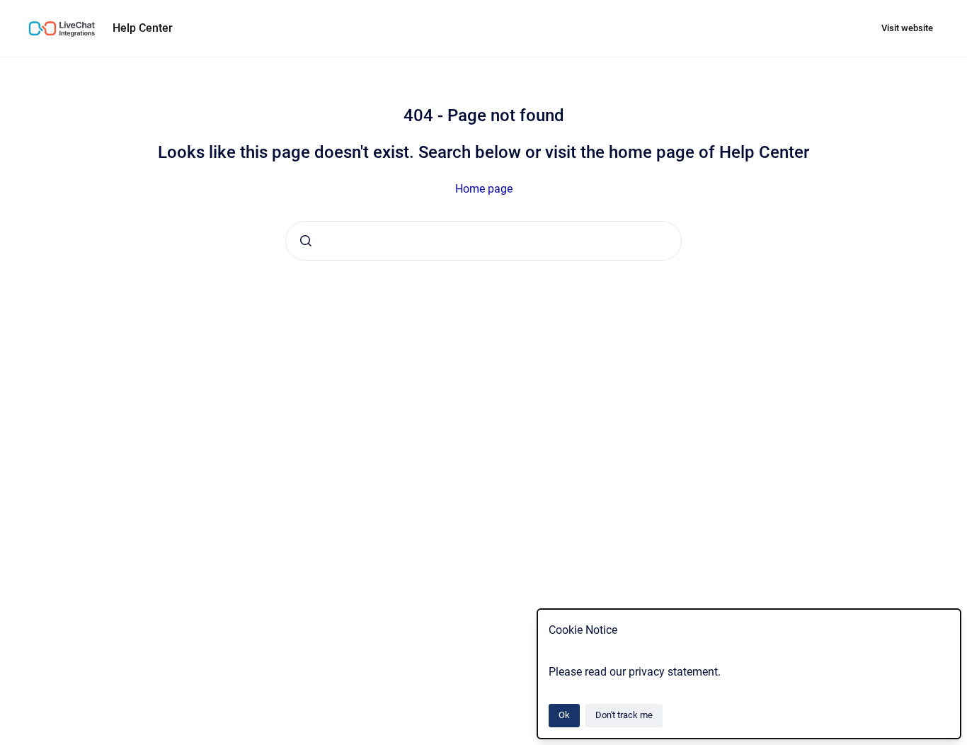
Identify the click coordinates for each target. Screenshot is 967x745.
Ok (564, 715)
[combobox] (483, 241)
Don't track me (624, 715)
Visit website (907, 28)
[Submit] (305, 240)
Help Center (143, 28)
